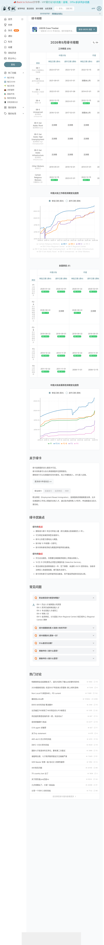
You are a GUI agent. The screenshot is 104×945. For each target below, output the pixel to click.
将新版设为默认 (57, 14)
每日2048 (9, 82)
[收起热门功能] (23, 73)
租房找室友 (10, 98)
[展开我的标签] (23, 114)
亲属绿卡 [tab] (48, 491)
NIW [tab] (67, 491)
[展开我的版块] (23, 107)
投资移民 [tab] (58, 491)
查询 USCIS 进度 (85, 29)
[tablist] (52, 490)
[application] (65, 229)
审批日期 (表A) (58, 201)
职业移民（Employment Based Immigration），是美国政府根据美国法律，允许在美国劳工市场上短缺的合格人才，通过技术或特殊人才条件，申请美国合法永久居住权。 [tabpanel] (65, 500)
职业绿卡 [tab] (38, 491)
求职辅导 (9, 90)
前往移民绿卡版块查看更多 (63, 796)
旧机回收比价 (11, 102)
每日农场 (9, 86)
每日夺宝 (9, 78)
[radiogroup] (65, 201)
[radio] (50, 201)
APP (93, 8)
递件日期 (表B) (75, 201)
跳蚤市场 (9, 94)
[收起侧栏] (22, 19)
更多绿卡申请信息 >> (43, 481)
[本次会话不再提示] (99, 13)
